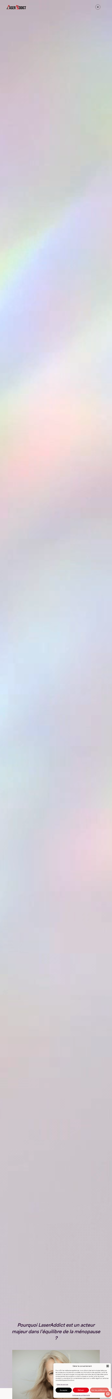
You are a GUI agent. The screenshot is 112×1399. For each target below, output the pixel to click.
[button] (108, 1366)
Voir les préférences (99, 1390)
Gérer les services (62, 1384)
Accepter (63, 1390)
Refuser (81, 1390)
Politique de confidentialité (81, 1395)
